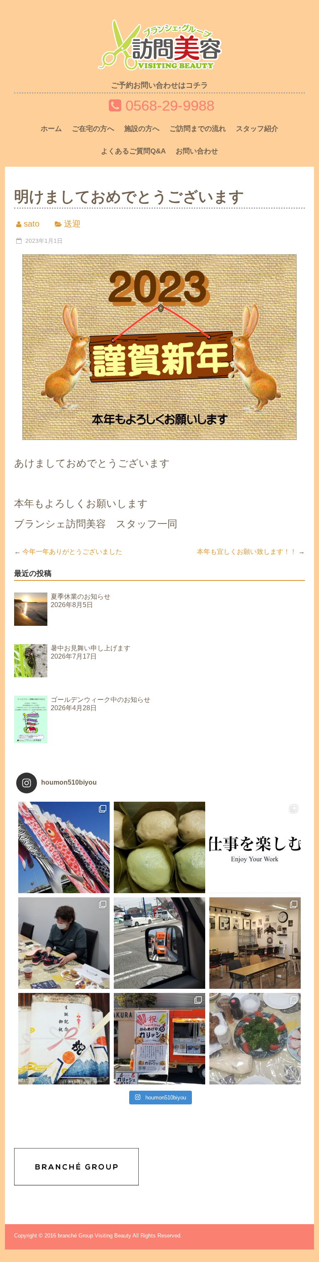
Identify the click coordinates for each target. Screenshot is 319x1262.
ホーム (51, 129)
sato (31, 223)
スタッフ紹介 (257, 129)
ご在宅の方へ (93, 129)
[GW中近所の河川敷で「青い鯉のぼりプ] (64, 847)
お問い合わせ (197, 151)
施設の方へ (142, 129)
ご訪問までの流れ (197, 129)
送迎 (72, 223)
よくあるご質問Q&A (133, 151)
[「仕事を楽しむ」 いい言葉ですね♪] (255, 847)
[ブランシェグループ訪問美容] (159, 25)
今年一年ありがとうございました (68, 551)
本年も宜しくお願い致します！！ (251, 551)
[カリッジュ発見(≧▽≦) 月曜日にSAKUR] (159, 943)
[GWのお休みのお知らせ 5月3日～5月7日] (159, 847)
